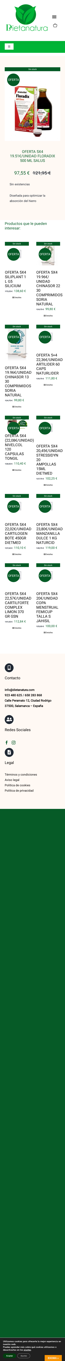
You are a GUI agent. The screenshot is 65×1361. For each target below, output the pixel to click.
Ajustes (24, 1356)
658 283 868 (33, 695)
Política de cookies (17, 785)
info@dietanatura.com (20, 690)
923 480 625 (13, 695)
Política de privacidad (19, 790)
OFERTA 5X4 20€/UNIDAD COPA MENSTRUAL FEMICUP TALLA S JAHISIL (47, 607)
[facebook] (7, 742)
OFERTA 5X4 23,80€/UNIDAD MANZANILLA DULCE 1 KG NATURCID (49, 534)
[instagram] (13, 742)
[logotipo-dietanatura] (27, 4)
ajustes (27, 1350)
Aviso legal (12, 780)
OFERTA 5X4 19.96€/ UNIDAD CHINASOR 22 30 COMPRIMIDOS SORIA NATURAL (49, 288)
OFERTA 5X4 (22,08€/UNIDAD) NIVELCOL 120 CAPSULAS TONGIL (19, 447)
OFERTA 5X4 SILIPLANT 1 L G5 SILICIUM (15, 279)
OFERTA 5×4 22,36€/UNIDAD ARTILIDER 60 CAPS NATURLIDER (49, 364)
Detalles (18, 297)
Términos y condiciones (21, 774)
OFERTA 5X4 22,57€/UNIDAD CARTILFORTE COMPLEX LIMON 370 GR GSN (18, 605)
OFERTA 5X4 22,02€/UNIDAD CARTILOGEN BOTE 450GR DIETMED (18, 534)
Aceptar (9, 1356)
